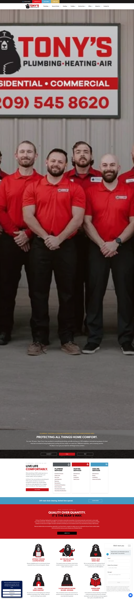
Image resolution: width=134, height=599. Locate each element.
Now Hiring (46, 1)
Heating (65, 6)
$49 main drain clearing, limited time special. (56, 501)
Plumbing (45, 6)
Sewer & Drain (55, 6)
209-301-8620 (27, 1)
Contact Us (37, 1)
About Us (97, 6)
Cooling (73, 6)
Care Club (55, 1)
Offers (89, 6)
